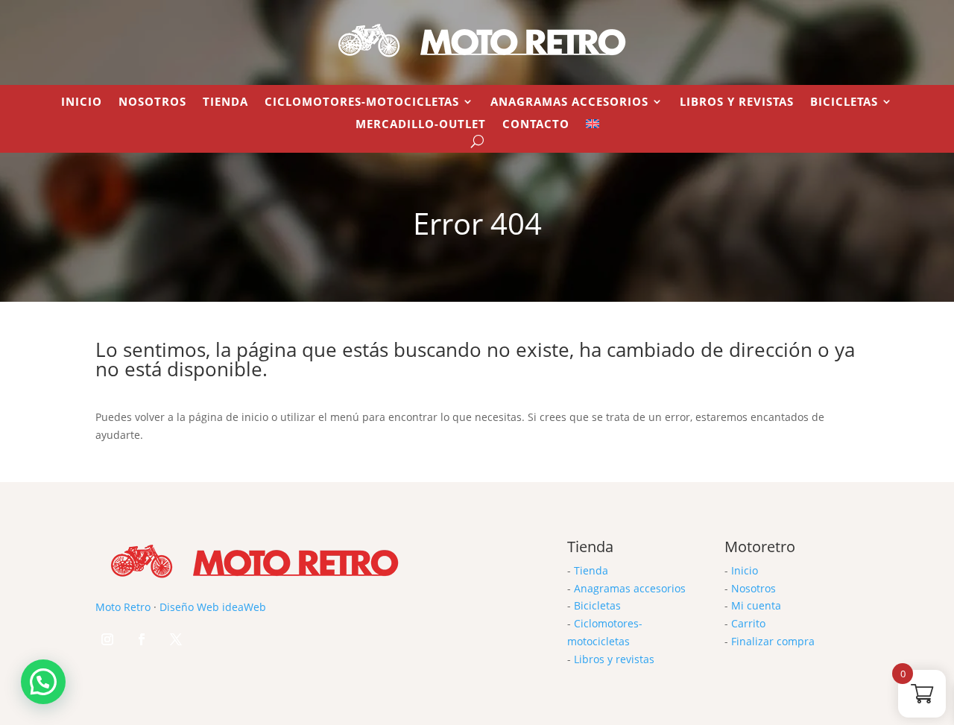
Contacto (535, 124)
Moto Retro (123, 607)
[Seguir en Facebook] (142, 639)
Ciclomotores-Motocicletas (362, 102)
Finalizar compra (773, 641)
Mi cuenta (756, 605)
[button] (43, 681)
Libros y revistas (737, 102)
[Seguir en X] (176, 639)
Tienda (225, 102)
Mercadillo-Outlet (421, 124)
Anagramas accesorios (630, 588)
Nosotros (152, 102)
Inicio (81, 102)
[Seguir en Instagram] (107, 639)
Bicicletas (844, 102)
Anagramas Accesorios (569, 102)
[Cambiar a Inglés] (592, 126)
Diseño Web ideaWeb (212, 607)
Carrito (748, 623)
